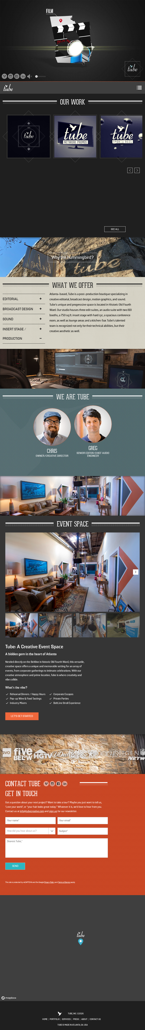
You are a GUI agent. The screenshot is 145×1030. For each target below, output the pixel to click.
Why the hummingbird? (72, 257)
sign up (53, 811)
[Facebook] (16, 76)
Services (66, 1019)
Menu (139, 87)
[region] (72, 948)
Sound (8, 319)
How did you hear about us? (22, 831)
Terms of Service (64, 882)
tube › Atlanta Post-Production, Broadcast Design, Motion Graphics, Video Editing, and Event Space (132, 69)
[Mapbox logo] (9, 998)
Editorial (10, 299)
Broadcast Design (18, 309)
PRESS (76, 1019)
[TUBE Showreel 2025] (29, 136)
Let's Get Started (22, 716)
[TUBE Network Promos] (75, 136)
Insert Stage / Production (14, 334)
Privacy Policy (49, 882)
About (84, 1019)
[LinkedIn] (23, 76)
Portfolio (55, 1019)
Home (44, 1019)
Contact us (95, 1019)
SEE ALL (115, 229)
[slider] (40, 76)
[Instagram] (10, 76)
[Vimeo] (4, 76)
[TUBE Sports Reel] (122, 136)
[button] (30, 75)
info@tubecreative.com (32, 811)
